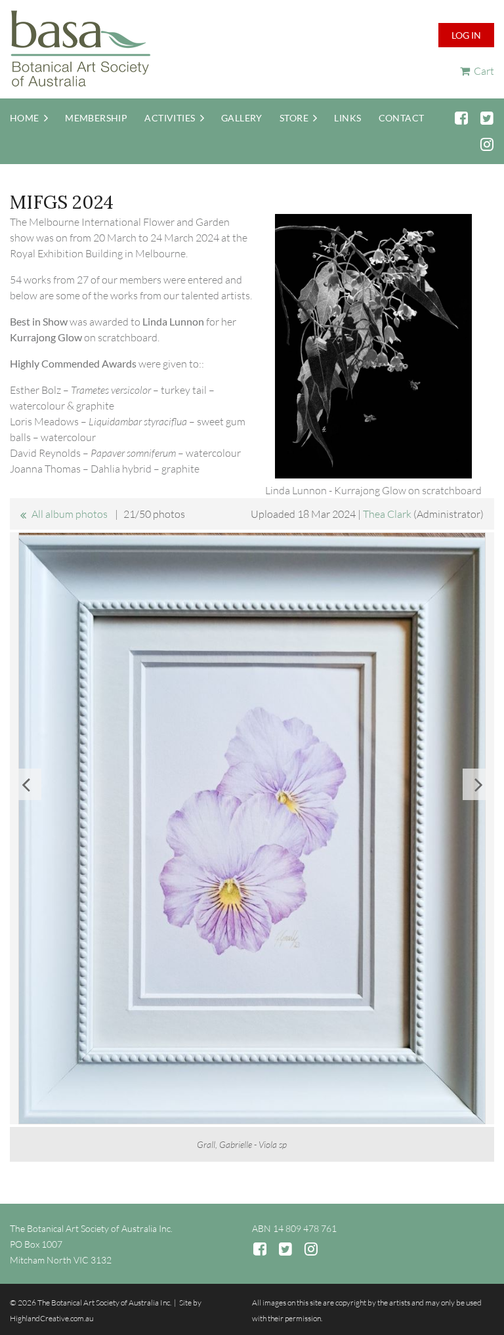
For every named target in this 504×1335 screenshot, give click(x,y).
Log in (466, 35)
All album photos (70, 513)
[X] (486, 117)
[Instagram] (486, 144)
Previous (25, 784)
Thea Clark (387, 513)
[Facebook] (461, 117)
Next (478, 784)
